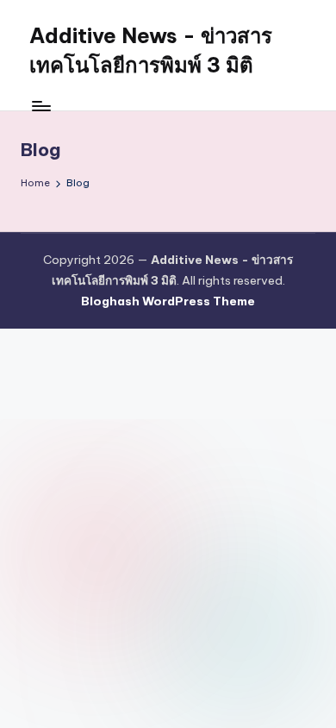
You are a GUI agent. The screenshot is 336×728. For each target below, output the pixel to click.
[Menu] (40, 105)
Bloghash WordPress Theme (168, 301)
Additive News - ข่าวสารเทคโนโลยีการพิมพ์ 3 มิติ (150, 50)
